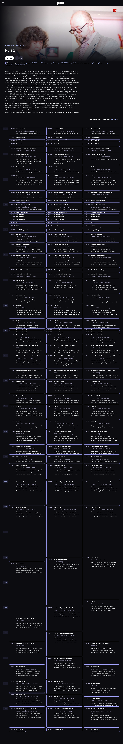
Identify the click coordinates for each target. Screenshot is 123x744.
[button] (119, 124)
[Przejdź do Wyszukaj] (119, 3)
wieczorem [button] (106, 119)
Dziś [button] (90, 119)
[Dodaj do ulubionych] (17, 58)
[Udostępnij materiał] (21, 58)
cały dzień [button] (114, 119)
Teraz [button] (95, 119)
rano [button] (99, 119)
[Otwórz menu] (3, 3)
